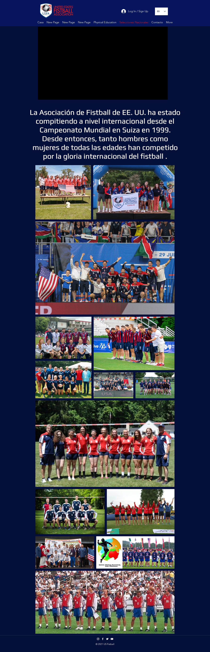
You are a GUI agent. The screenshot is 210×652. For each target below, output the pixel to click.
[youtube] (111, 638)
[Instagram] (98, 638)
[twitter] (107, 638)
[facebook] (102, 638)
